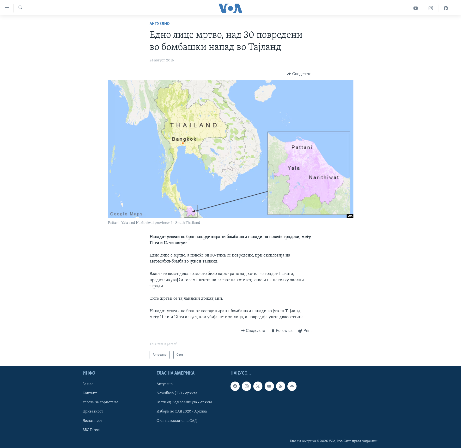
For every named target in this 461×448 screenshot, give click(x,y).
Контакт (90, 393)
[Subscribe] (292, 386)
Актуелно (160, 24)
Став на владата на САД (177, 421)
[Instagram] (430, 8)
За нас (88, 384)
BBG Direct (91, 430)
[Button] (299, 74)
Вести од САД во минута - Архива (185, 402)
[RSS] (280, 386)
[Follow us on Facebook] (235, 386)
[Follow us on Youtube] (269, 386)
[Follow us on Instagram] (246, 386)
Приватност (93, 412)
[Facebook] (445, 8)
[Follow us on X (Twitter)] (257, 386)
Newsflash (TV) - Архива (177, 393)
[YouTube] (415, 8)
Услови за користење (100, 402)
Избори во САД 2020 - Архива (182, 412)
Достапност (92, 421)
